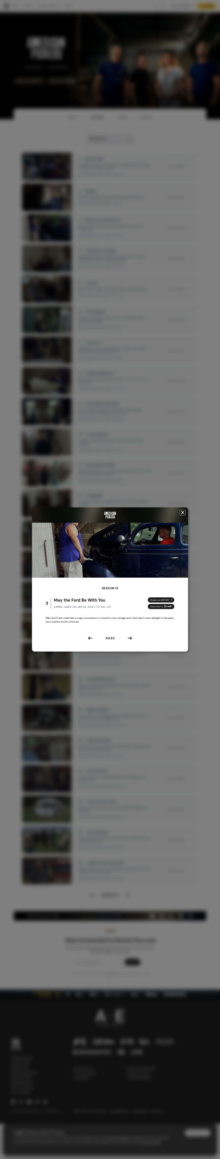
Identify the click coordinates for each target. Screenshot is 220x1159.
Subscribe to (156, 606)
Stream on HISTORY (159, 599)
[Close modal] (182, 512)
